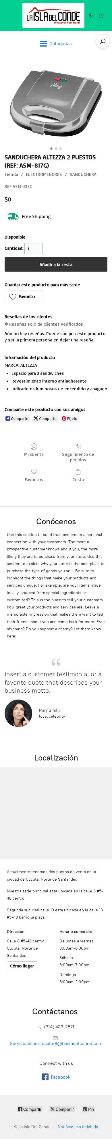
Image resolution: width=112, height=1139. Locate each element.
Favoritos (34, 479)
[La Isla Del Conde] (53, 15)
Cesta (78, 479)
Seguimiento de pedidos (78, 456)
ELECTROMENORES (44, 174)
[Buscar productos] (102, 41)
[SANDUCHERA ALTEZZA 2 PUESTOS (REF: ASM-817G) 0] (56, 103)
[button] (24, 296)
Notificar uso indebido (78, 1126)
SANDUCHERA (83, 174)
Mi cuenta (34, 454)
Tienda (11, 174)
